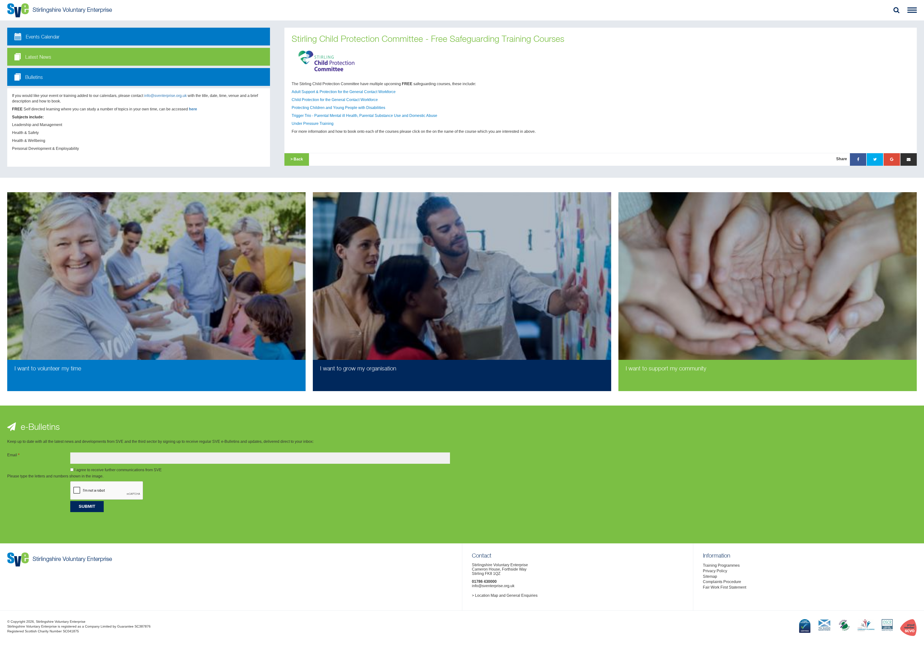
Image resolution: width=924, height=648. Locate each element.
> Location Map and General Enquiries (505, 595)
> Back (296, 159)
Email (13, 455)
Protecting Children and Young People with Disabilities (338, 108)
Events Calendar (41, 37)
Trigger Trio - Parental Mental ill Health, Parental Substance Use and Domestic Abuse (364, 116)
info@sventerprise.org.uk (165, 96)
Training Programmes (721, 565)
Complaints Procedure (722, 582)
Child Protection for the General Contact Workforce (335, 100)
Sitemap (710, 576)
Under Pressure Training (313, 123)
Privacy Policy (715, 571)
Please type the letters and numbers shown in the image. (55, 476)
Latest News (37, 57)
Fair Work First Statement (724, 587)
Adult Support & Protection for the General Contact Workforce (344, 92)
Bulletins (33, 77)
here (193, 109)
